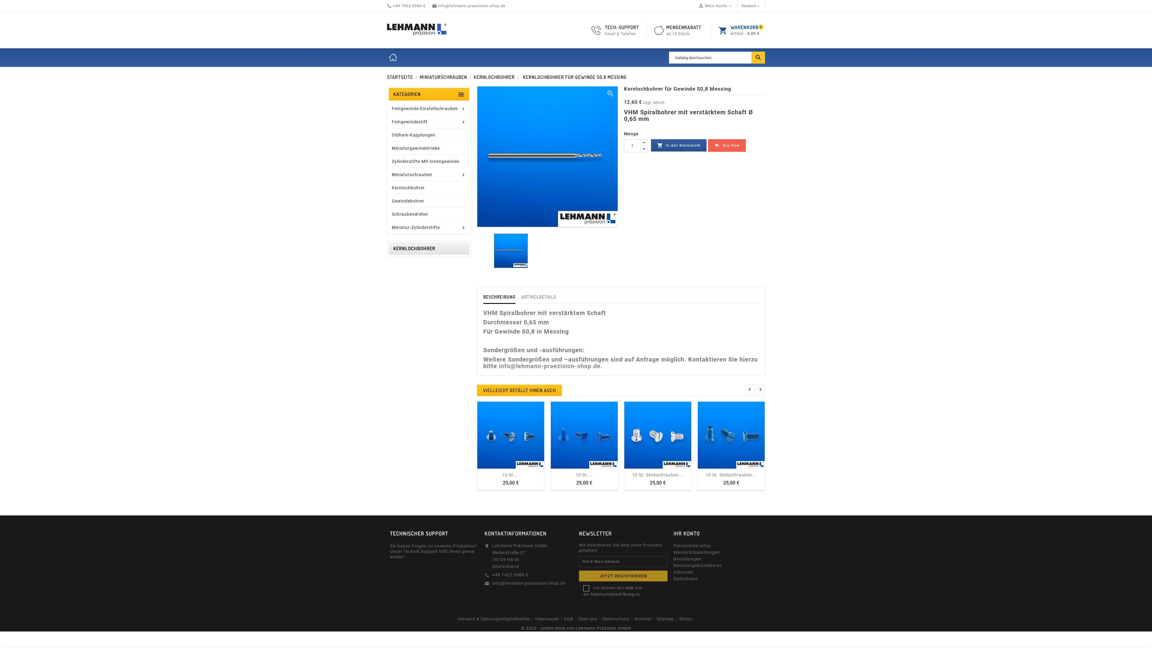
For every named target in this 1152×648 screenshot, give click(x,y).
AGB (568, 618)
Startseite (393, 58)
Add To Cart (504, 466)
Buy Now (727, 145)
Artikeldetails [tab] (538, 297)
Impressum (547, 618)
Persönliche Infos (692, 545)
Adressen (683, 572)
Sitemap (665, 618)
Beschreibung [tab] (499, 297)
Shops (685, 618)
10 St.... (510, 474)
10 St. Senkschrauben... (657, 474)
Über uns (587, 618)
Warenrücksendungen (697, 552)
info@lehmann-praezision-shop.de (550, 366)
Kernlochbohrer (414, 248)
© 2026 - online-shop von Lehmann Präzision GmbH (576, 628)
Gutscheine (686, 578)
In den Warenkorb (678, 145)
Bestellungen (687, 558)
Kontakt (643, 618)
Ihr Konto (687, 533)
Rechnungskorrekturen (698, 565)
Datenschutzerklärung (612, 594)
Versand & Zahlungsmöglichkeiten (494, 618)
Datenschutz (615, 618)
